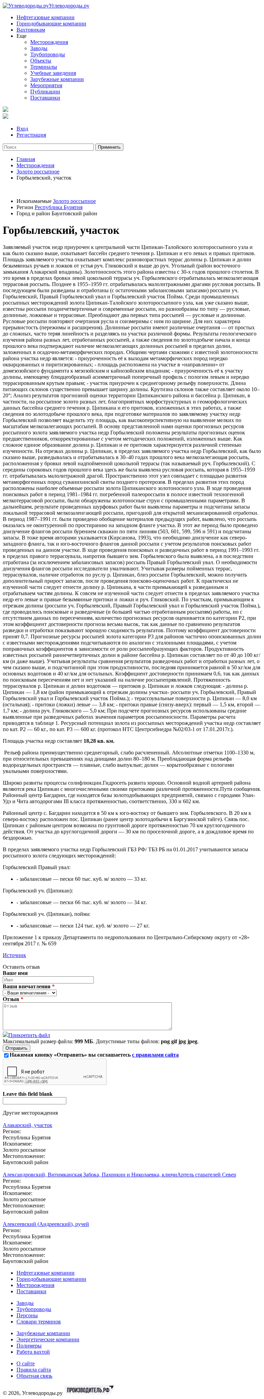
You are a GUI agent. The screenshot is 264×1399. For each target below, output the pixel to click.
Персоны (27, 1315)
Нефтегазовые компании (45, 17)
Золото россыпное (37, 171)
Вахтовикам (30, 30)
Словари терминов (38, 1321)
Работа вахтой (33, 1352)
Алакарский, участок (27, 1125)
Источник (14, 955)
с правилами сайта (155, 1055)
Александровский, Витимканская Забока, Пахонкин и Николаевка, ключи (90, 1175)
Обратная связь (34, 1376)
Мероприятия (46, 85)
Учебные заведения (53, 73)
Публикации (45, 91)
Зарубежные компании (57, 79)
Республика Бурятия (58, 207)
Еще (21, 36)
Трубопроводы (47, 54)
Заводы (38, 48)
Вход (22, 129)
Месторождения (49, 42)
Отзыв (13, 999)
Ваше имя (15, 973)
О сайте (25, 1363)
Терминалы (43, 67)
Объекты (40, 61)
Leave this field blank (28, 1094)
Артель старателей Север (206, 1175)
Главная (25, 159)
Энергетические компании (47, 1339)
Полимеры (29, 1346)
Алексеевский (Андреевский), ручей (46, 1224)
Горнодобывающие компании (51, 23)
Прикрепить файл (29, 1035)
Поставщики (45, 98)
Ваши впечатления (29, 986)
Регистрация (31, 135)
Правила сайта (33, 1370)
